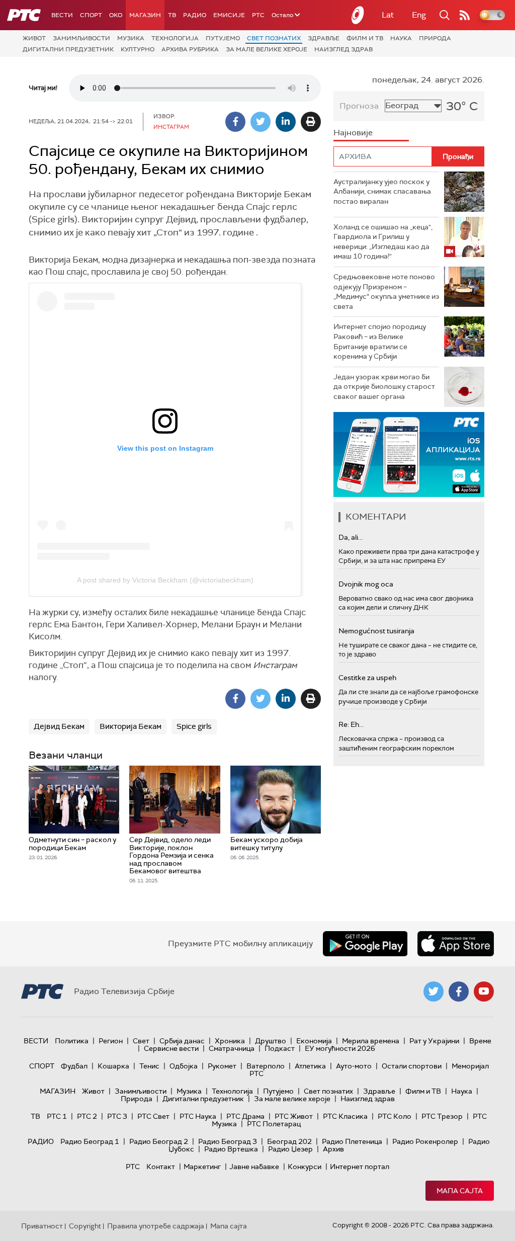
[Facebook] (235, 122)
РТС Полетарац (274, 1123)
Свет (141, 1040)
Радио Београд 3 (227, 1141)
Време (480, 1040)
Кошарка (113, 1065)
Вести (62, 15)
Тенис (149, 1065)
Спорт (91, 15)
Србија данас (182, 1040)
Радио (194, 15)
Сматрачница (231, 1048)
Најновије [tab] (353, 132)
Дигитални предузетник (68, 49)
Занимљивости (81, 38)
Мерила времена (370, 1040)
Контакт (160, 1166)
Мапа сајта (460, 1190)
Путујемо (223, 38)
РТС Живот (294, 1116)
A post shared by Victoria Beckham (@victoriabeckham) (165, 580)
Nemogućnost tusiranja (376, 630)
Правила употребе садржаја (155, 1225)
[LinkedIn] (286, 122)
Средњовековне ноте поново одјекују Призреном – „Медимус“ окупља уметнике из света (386, 291)
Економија (314, 1040)
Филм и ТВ (365, 38)
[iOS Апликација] (408, 454)
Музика (130, 38)
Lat (388, 15)
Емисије (229, 15)
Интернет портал (359, 1166)
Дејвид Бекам (59, 726)
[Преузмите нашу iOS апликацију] (455, 943)
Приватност (42, 1225)
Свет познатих (274, 38)
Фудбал (74, 1065)
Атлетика (310, 1065)
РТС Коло (394, 1116)
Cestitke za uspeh (367, 677)
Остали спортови (412, 1065)
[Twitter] (260, 122)
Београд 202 (289, 1141)
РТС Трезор (442, 1116)
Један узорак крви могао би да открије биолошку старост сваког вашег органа (384, 386)
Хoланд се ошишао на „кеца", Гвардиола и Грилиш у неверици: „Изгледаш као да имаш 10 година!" (383, 241)
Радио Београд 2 (158, 1141)
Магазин (145, 15)
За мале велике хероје (266, 49)
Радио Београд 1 (89, 1141)
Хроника (230, 1040)
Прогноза (359, 106)
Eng (419, 15)
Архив (333, 1148)
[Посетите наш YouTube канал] (484, 991)
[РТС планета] (358, 15)
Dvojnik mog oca (365, 584)
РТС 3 (117, 1116)
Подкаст (280, 1048)
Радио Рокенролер (425, 1141)
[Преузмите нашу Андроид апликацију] (365, 943)
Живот (34, 38)
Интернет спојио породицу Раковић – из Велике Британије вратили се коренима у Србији (379, 341)
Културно (137, 49)
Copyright (85, 1225)
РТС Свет (153, 1116)
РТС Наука (198, 1116)
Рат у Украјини (434, 1040)
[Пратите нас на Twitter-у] (433, 991)
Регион (111, 1040)
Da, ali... (350, 537)
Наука (401, 38)
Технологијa (175, 38)
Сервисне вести (171, 1048)
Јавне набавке (254, 1166)
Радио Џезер (290, 1148)
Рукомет (222, 1065)
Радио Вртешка (231, 1148)
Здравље (323, 38)
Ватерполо (265, 1065)
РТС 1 (57, 1116)
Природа (435, 38)
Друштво (270, 1040)
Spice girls (194, 726)
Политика (72, 1040)
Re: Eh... (351, 724)
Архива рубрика (190, 49)
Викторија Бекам (130, 726)
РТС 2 (87, 1116)
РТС (258, 15)
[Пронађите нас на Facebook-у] (459, 991)
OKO (115, 15)
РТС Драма (245, 1116)
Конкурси (304, 1166)
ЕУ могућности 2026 (340, 1048)
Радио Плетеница (352, 1141)
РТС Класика (345, 1116)
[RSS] (465, 15)
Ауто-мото (354, 1065)
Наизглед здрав (343, 49)
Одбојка (183, 1065)
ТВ (172, 15)
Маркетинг (202, 1166)
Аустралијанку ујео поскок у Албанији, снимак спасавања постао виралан (382, 191)
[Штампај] (311, 122)
